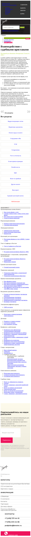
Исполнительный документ (15, 359)
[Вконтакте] (6, 529)
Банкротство (7, 233)
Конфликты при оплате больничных (14, 341)
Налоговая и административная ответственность (13, 315)
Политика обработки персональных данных (8, 509)
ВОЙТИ (22, 13)
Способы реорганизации (11, 225)
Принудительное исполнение (15, 365)
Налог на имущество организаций (13, 390)
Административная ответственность (14, 375)
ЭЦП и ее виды (8, 307)
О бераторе (5, 496)
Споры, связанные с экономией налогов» (15, 393)
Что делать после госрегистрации (13, 216)
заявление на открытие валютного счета (12, 32)
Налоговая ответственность (12, 373)
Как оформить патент (10, 281)
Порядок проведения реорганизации (14, 223)
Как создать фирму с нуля (11, 212)
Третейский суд (8, 353)
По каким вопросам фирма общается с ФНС (16, 251)
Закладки (7, 10)
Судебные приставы (9, 354)
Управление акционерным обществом (14, 276)
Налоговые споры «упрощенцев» (13, 392)
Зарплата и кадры (7, 489)
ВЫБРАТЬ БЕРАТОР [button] (23, 9)
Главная (7, 8)
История (7, 12)
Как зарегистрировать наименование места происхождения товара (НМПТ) (16, 285)
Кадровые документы (10, 301)
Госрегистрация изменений (11, 218)
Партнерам (4, 504)
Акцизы (6, 383)
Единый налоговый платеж (12, 267)
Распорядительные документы (12, 298)
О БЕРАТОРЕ (23, 4)
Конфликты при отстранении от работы (15, 332)
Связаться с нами (13, 535)
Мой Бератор (9, 9)
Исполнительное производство (16, 360)
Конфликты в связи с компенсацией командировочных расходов (14, 343)
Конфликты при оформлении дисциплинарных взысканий (12, 330)
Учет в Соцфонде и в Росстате (12, 246)
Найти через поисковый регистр (10, 30)
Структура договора (9, 322)
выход (7, 13)
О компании (5, 499)
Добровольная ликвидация (11, 230)
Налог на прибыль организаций (13, 387)
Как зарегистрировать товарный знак (14, 283)
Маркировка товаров (10, 261)
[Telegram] (5, 529)
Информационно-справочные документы (15, 300)
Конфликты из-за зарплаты (11, 340)
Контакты (4, 501)
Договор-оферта (6, 506)
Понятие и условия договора (12, 321)
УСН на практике (6, 486)
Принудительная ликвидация (12, 232)
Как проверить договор (10, 324)
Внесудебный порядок (10, 350)
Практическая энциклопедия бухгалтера (15, 484)
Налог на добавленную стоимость (13, 382)
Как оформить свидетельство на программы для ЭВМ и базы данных (16, 288)
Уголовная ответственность (12, 376)
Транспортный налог (10, 389)
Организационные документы (12, 297)
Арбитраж (7, 351)
